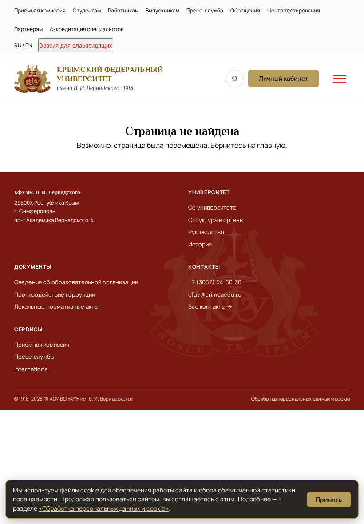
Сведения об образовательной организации (76, 282)
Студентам (87, 10)
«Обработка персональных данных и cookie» (104, 508)
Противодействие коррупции (54, 294)
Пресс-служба (204, 10)
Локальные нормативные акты (56, 306)
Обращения (245, 10)
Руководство (206, 232)
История (200, 244)
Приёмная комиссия (40, 10)
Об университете (212, 207)
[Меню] (339, 78)
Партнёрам (28, 29)
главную (271, 145)
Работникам (123, 10)
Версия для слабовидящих (75, 45)
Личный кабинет (283, 78)
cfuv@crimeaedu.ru (214, 294)
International (31, 369)
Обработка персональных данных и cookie (300, 398)
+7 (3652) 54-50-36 (214, 282)
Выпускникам (162, 10)
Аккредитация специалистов (86, 29)
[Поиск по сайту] (235, 78)
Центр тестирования (293, 10)
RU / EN (23, 45)
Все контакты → (210, 306)
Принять (329, 499)
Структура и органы (216, 220)
